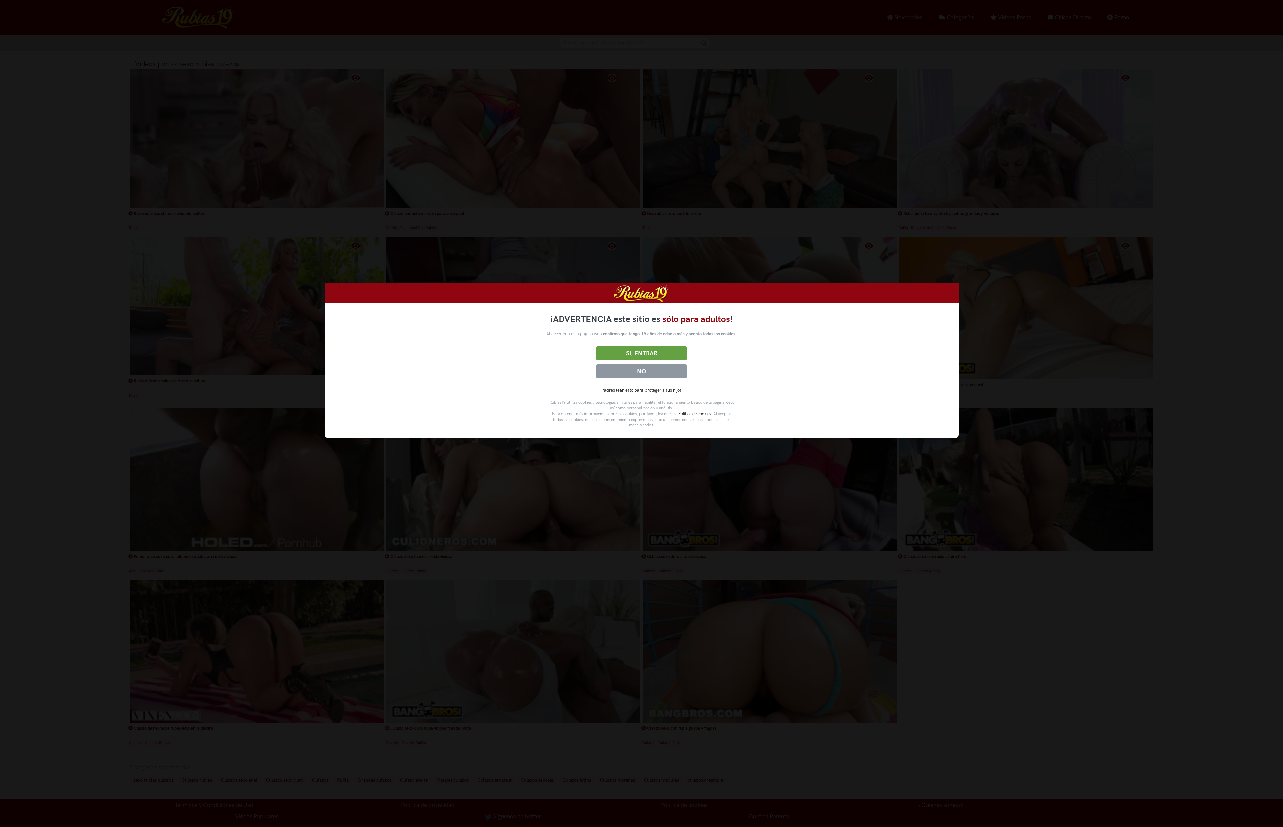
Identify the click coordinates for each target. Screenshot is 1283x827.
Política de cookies (694, 413)
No (641, 371)
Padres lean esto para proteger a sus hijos (641, 390)
